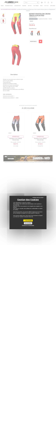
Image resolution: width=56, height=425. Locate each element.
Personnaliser (28, 223)
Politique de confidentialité (28, 225)
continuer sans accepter (37, 197)
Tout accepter (28, 220)
